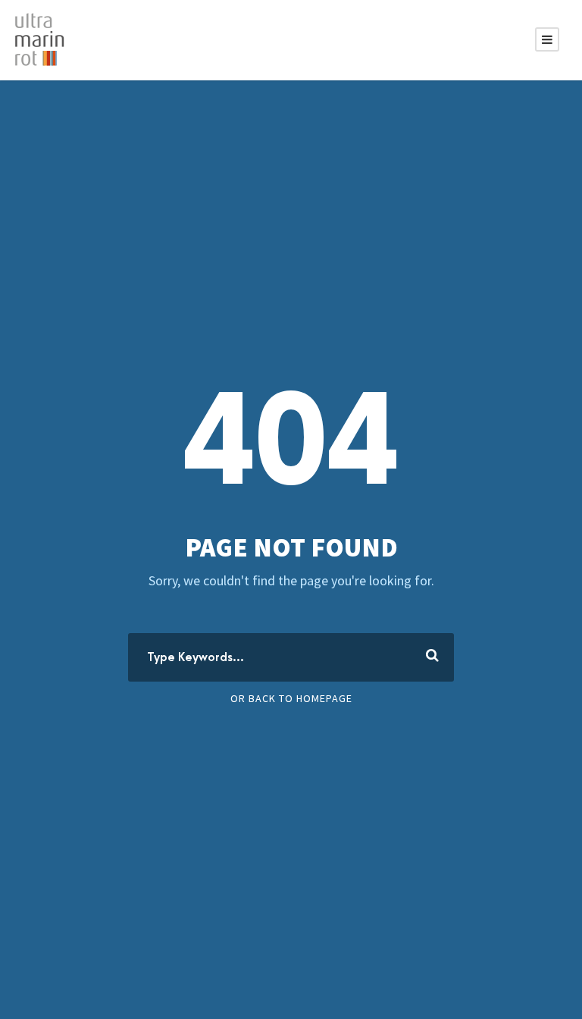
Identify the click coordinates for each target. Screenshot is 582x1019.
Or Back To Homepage (291, 698)
